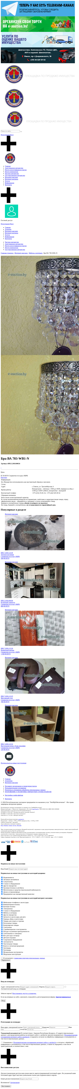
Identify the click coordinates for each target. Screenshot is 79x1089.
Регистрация (5, 135)
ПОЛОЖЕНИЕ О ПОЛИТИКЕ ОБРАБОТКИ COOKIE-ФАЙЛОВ (28, 792)
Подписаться (6, 960)
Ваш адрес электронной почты (11, 1027)
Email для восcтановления (10, 1079)
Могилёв (19, 825)
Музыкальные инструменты (13, 952)
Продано (4, 477)
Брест (2, 825)
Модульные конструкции (12, 954)
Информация (9, 183)
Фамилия (45, 1027)
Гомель (10, 825)
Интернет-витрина (11, 179)
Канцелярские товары (11, 925)
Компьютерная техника (11, 904)
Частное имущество (12, 173)
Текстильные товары (10, 944)
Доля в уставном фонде (11, 892)
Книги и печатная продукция (13, 946)
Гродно (14, 825)
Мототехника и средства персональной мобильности (22, 890)
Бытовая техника (9, 906)
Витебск (6, 825)
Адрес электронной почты (10, 987)
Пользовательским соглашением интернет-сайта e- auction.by (34, 1042)
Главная (7, 166)
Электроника (8, 909)
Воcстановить (6, 1086)
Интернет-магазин (11, 177)
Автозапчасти (8, 942)
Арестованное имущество (14, 168)
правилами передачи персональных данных (29, 958)
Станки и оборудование (11, 884)
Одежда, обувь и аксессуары (13, 919)
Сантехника (7, 927)
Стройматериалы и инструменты (15, 929)
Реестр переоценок (11, 172)
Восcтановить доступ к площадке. (24, 993)
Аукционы (8, 781)
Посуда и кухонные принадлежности (16, 931)
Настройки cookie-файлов (14, 795)
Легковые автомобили (11, 879)
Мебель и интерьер (10, 913)
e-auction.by (21, 819)
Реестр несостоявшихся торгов (16, 170)
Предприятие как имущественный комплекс (18, 894)
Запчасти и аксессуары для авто (14, 917)
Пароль (41, 987)
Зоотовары (7, 948)
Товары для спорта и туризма (13, 921)
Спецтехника (8, 882)
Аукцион (8, 229)
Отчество (23, 1029)
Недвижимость (8, 877)
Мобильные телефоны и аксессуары (16, 902)
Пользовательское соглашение (15, 788)
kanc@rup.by (35, 809)
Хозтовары (7, 950)
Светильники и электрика (12, 933)
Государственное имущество (15, 175)
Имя (70, 1027)
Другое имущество (10, 886)
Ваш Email (4, 869)
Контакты (8, 185)
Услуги (7, 181)
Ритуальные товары (10, 923)
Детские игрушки (9, 938)
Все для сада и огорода (11, 935)
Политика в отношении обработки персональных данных (25, 790)
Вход (12, 135)
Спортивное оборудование (12, 940)
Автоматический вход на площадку (13, 989)
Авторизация (14, 1082)
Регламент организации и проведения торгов (21, 786)
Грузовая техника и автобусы (13, 888)
